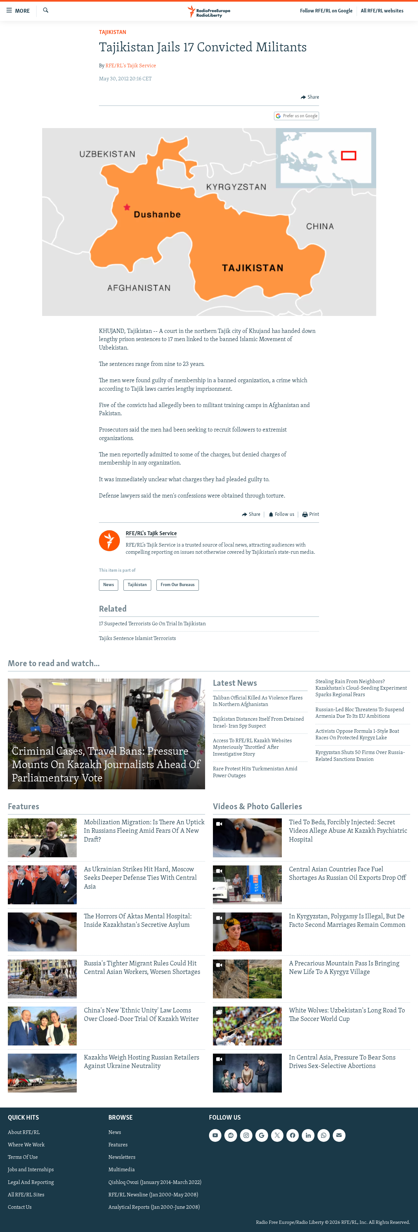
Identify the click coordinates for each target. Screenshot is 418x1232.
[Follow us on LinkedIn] (308, 1135)
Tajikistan (112, 33)
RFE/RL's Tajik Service (130, 66)
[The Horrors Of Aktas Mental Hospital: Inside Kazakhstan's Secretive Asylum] (42, 931)
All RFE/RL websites (382, 11)
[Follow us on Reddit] (230, 1135)
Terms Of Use (23, 1157)
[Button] (310, 97)
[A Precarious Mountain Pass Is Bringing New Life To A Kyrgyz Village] (247, 979)
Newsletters (122, 1157)
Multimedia (121, 1170)
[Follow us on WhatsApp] (323, 1135)
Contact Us (20, 1207)
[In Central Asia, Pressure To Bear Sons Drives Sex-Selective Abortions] (247, 1073)
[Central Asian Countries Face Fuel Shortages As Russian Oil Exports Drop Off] (247, 884)
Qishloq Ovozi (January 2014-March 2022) (155, 1182)
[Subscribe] (339, 1135)
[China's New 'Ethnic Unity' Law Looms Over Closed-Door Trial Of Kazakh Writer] (42, 1026)
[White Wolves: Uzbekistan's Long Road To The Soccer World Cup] (247, 1026)
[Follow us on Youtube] (215, 1135)
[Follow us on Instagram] (246, 1135)
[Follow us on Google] (261, 1135)
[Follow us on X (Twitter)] (277, 1135)
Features (118, 1145)
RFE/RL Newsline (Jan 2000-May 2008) (153, 1194)
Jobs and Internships (31, 1170)
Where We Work (26, 1145)
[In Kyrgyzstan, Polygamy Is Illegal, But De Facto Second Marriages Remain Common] (247, 931)
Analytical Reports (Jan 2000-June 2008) (154, 1207)
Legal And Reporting (31, 1182)
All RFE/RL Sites (26, 1194)
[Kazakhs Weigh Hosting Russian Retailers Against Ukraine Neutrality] (42, 1073)
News (114, 1132)
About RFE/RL (24, 1132)
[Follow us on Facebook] (292, 1135)
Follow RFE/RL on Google (326, 11)
